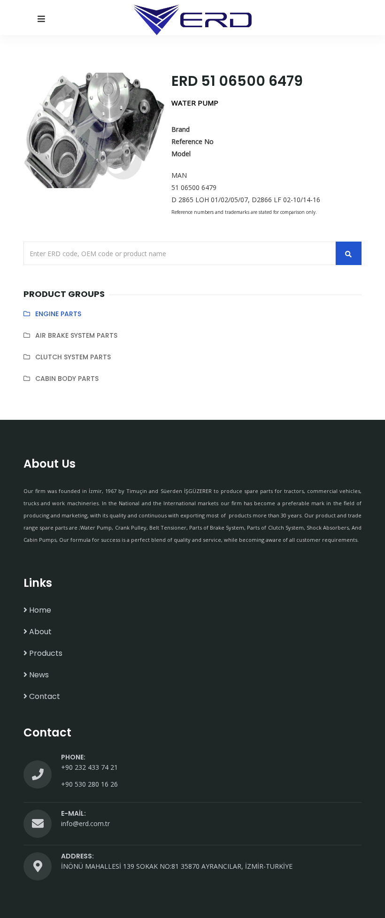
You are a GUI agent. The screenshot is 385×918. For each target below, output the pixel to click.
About (39, 631)
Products (44, 653)
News (38, 674)
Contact (43, 696)
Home (39, 610)
